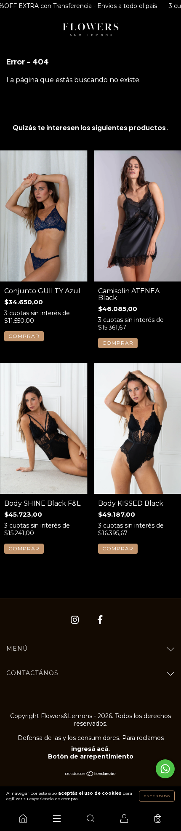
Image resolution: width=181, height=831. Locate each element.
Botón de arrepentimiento (90, 756)
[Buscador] (90, 818)
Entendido (157, 796)
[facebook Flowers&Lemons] (100, 620)
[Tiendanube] (90, 774)
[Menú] (57, 818)
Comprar (24, 336)
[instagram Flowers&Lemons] (75, 620)
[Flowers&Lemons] (23, 818)
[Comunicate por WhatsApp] (165, 768)
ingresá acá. (90, 749)
